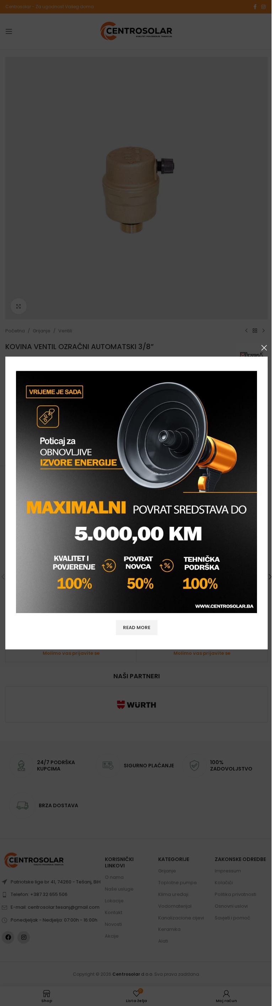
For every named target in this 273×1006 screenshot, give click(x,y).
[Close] (264, 348)
